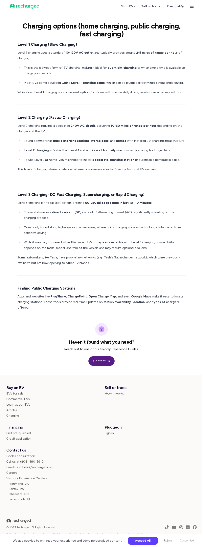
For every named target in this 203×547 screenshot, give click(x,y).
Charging (12, 415)
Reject (168, 540)
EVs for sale (15, 393)
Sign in (109, 433)
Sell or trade (150, 6)
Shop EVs (128, 6)
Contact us (101, 361)
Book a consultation (20, 456)
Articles (11, 410)
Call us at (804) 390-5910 (25, 461)
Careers (11, 473)
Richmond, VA (19, 484)
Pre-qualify (175, 6)
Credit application (19, 438)
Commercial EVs (18, 399)
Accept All (143, 540)
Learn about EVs (18, 404)
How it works (114, 393)
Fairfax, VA (16, 489)
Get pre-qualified (18, 433)
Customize (187, 540)
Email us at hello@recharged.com (30, 467)
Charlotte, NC (19, 494)
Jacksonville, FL (20, 499)
